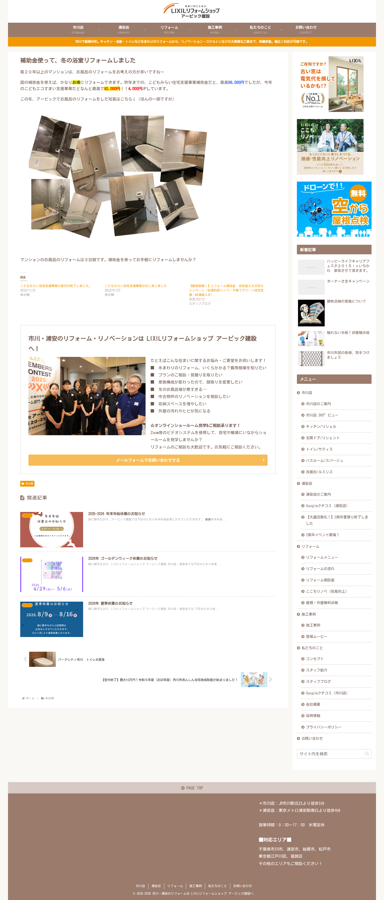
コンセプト (315, 659)
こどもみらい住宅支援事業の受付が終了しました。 (56, 285)
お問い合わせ (312, 738)
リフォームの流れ (320, 568)
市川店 (307, 392)
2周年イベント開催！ (323, 535)
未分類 (29, 483)
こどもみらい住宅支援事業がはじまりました (136, 285)
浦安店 (307, 483)
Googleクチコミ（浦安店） (328, 506)
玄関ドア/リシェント (323, 438)
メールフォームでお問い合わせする (148, 460)
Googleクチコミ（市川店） (328, 693)
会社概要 (313, 704)
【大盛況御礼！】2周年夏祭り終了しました (337, 520)
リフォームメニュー (322, 557)
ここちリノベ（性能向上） (327, 591)
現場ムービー (316, 636)
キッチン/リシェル (321, 426)
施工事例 (309, 614)
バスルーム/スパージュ (324, 460)
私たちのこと (312, 648)
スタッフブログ (318, 681)
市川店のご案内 (318, 404)
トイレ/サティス (319, 449)
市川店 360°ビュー (322, 415)
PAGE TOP (193, 788)
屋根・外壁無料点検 (322, 603)
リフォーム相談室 (320, 580)
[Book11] (122, 249)
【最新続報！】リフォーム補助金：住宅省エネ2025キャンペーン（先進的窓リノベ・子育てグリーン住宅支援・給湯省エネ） (226, 290)
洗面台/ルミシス (319, 472)
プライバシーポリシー (324, 727)
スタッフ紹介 (316, 670)
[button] (367, 753)
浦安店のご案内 (318, 494)
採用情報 (313, 716)
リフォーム (310, 546)
